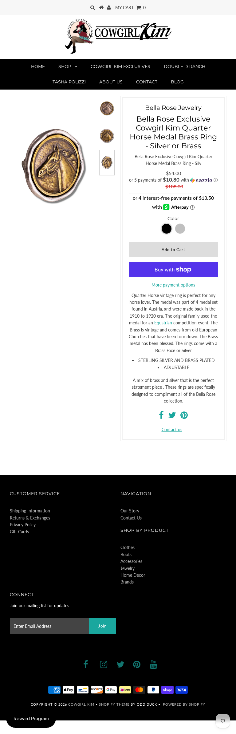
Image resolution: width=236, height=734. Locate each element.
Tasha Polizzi (69, 82)
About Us (111, 82)
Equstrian (163, 322)
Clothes (127, 547)
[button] (173, 180)
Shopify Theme (114, 704)
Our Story (129, 510)
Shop (64, 66)
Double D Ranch (184, 66)
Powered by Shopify (184, 704)
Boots (126, 554)
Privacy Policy (23, 524)
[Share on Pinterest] (184, 416)
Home (38, 66)
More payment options (173, 284)
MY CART (130, 7)
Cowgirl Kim (81, 704)
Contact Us (131, 517)
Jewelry (127, 568)
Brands (127, 581)
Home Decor (132, 575)
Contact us (172, 429)
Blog (177, 82)
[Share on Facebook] (161, 416)
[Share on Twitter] (172, 416)
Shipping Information (30, 510)
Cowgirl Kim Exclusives (120, 66)
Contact (146, 82)
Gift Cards (19, 531)
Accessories (131, 561)
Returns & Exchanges (30, 517)
